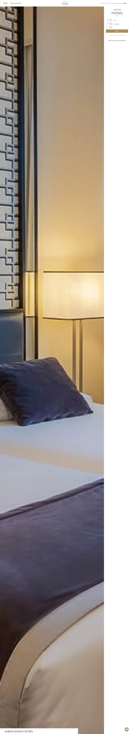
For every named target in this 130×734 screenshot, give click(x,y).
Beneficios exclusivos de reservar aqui (117, 40)
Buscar (117, 31)
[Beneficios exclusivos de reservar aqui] (117, 38)
